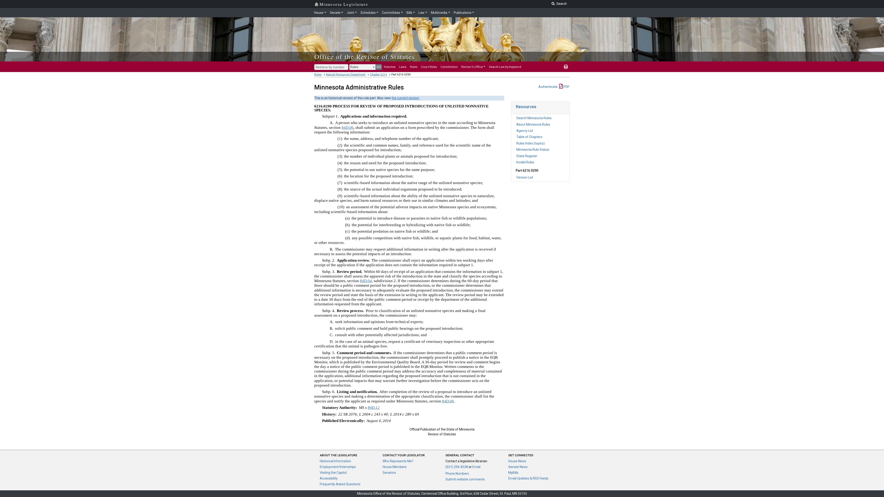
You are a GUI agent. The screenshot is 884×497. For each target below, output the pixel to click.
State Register (526, 156)
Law (422, 12)
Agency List (524, 131)
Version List (524, 177)
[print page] (566, 66)
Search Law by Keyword (505, 67)
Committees (391, 12)
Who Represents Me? (398, 461)
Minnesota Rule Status (532, 149)
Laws (402, 67)
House (318, 12)
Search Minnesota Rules (534, 118)
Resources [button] (526, 106)
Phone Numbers (457, 473)
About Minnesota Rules (533, 124)
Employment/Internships (338, 467)
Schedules (368, 12)
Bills (409, 12)
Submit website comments (465, 479)
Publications (462, 12)
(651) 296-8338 (456, 467)
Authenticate (548, 87)
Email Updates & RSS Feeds (528, 478)
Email (476, 467)
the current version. (406, 98)
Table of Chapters (529, 137)
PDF (566, 87)
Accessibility (329, 478)
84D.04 (366, 281)
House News (517, 461)
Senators (389, 472)
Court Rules (429, 67)
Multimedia (439, 12)
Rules (413, 67)
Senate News (518, 467)
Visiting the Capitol (333, 472)
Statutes (389, 67)
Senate (335, 12)
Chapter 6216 (378, 74)
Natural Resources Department (346, 74)
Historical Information (335, 461)
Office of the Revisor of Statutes (364, 56)
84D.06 (348, 127)
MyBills (513, 472)
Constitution (449, 67)
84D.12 (374, 407)
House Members (395, 467)
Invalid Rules (525, 162)
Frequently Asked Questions (340, 484)
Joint (350, 12)
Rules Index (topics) (530, 143)
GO (378, 67)
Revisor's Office (472, 67)
